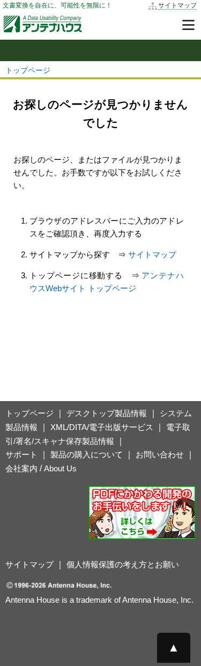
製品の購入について (86, 454)
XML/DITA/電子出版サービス (101, 427)
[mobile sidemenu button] (100, 50)
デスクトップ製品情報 (106, 413)
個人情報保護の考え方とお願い (122, 564)
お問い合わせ (160, 454)
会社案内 (21, 468)
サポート (21, 454)
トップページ (27, 70)
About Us (60, 468)
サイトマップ (177, 5)
